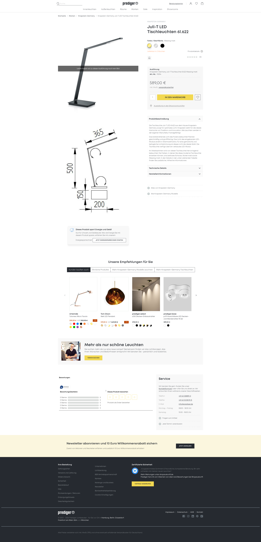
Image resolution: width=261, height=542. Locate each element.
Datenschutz (182, 512)
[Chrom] (88, 324)
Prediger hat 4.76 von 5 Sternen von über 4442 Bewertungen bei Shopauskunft (172, 477)
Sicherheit (62, 481)
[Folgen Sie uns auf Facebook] (184, 516)
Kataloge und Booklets (104, 483)
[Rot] (74, 324)
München (85, 520)
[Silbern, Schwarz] (150, 325)
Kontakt (200, 512)
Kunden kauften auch (79, 270)
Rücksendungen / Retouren (69, 493)
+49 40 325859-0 (185, 396)
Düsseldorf (119, 518)
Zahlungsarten (64, 469)
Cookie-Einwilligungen (104, 495)
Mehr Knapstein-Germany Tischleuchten (174, 270)
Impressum (170, 512)
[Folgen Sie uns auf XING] (202, 516)
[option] (149, 45)
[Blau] (77, 324)
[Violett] (77, 327)
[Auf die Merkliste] (198, 97)
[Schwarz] (81, 324)
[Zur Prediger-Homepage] (130, 4)
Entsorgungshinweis (66, 497)
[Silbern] (70, 324)
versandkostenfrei (166, 87)
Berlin (112, 518)
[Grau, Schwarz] (140, 325)
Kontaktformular (165, 389)
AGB (192, 512)
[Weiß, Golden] (109, 325)
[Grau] (123, 325)
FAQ (59, 489)
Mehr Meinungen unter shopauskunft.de (157, 474)
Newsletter (99, 487)
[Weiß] (95, 324)
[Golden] (91, 324)
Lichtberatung (100, 470)
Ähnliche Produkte (100, 270)
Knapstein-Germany (156, 22)
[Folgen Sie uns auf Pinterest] (197, 516)
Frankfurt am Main (65, 520)
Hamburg (105, 518)
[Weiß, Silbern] (112, 325)
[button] (185, 446)
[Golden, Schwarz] (144, 325)
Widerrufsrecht (64, 477)
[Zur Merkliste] (196, 4)
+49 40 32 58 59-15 (185, 400)
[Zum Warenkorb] (202, 4)
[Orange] (84, 324)
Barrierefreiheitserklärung (105, 491)
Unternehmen (100, 466)
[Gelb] (70, 327)
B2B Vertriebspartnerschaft (106, 474)
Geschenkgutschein (66, 501)
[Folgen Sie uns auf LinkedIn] (193, 516)
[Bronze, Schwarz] (147, 325)
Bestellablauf (63, 485)
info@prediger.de (186, 404)
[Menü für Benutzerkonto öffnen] (191, 4)
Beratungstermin (176, 4)
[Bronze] (102, 325)
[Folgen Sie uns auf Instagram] (188, 516)
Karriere (98, 478)
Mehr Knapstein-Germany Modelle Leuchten (132, 270)
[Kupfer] (81, 327)
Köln (75, 520)
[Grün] (74, 327)
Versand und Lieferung (67, 473)
